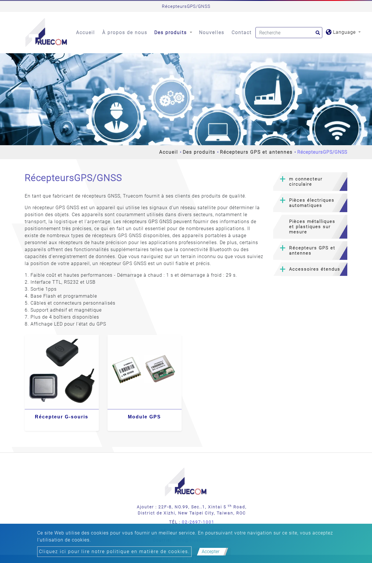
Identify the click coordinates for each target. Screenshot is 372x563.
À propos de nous (124, 32)
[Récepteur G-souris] (62, 372)
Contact (242, 32)
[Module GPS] (145, 372)
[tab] (310, 181)
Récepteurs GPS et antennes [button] (312, 250)
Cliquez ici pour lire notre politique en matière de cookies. (114, 551)
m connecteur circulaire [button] (306, 181)
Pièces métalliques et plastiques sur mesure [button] (312, 227)
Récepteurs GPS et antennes (256, 152)
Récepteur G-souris (61, 416)
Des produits (199, 152)
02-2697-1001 (198, 522)
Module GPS (144, 416)
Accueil (85, 32)
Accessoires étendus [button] (314, 269)
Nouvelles (211, 32)
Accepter (210, 551)
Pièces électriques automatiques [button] (312, 203)
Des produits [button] (171, 32)
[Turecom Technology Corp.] (46, 32)
